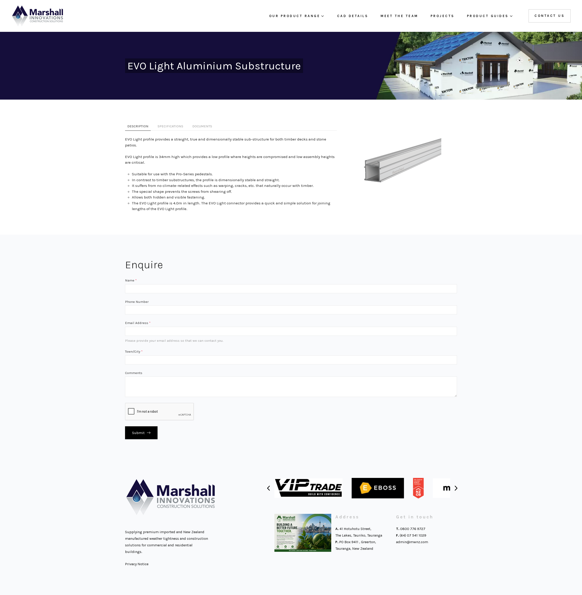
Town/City (134, 351)
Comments (133, 373)
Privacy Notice (136, 564)
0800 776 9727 (412, 529)
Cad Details (353, 16)
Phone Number (137, 302)
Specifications (170, 126)
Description (137, 126)
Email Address (138, 323)
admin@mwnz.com (412, 542)
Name (131, 280)
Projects (443, 16)
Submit (138, 433)
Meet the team (399, 16)
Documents (202, 126)
